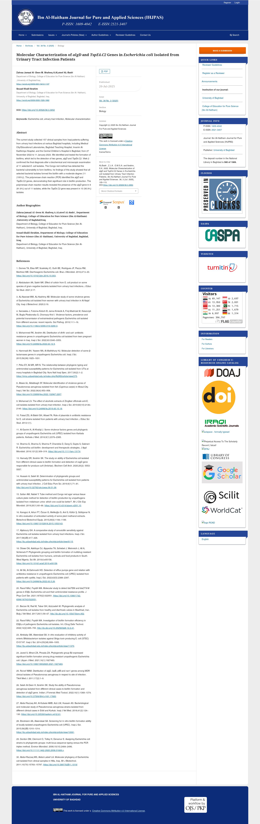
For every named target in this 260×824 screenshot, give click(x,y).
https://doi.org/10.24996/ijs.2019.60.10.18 (42, 408)
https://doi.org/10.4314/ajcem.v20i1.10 (63, 505)
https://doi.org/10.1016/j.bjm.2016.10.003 (36, 275)
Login (237, 2)
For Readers (207, 339)
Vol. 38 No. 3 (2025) (45, 45)
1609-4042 (216, 125)
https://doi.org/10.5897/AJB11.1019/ (60, 764)
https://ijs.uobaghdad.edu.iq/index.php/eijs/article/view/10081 (45, 732)
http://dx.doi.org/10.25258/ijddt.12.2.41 (55, 627)
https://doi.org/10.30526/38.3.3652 (38, 109)
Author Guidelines (100, 34)
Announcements (209, 81)
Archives (29, 45)
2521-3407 (217, 129)
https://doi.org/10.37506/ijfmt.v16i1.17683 (36, 696)
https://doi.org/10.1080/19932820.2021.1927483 (39, 663)
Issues (51, 34)
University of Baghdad (212, 97)
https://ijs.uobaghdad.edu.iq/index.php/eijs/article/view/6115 (44, 541)
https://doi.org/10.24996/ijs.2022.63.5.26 (35, 581)
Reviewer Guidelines (125, 34)
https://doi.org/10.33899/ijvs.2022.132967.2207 (38, 394)
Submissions (37, 34)
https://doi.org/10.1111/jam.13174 (64, 451)
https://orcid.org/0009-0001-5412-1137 (32, 83)
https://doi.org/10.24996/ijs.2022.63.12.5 (35, 343)
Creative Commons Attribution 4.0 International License (115, 144)
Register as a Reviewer (213, 73)
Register (227, 2)
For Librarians (208, 348)
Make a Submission (222, 50)
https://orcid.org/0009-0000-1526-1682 (32, 100)
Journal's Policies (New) (73, 34)
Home (22, 34)
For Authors (207, 343)
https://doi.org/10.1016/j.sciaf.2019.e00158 (36, 563)
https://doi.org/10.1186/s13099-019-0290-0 (36, 325)
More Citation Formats (111, 191)
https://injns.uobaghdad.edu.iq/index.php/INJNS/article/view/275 (46, 376)
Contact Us (145, 34)
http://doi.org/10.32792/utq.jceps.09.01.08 (36, 487)
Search (235, 34)
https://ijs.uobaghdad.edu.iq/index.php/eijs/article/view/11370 (45, 645)
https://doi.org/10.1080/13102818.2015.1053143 (39, 523)
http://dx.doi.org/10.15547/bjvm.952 (67, 613)
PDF (105, 71)
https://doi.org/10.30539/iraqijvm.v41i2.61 (41, 714)
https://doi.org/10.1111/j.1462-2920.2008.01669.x (40, 750)
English (205, 539)
